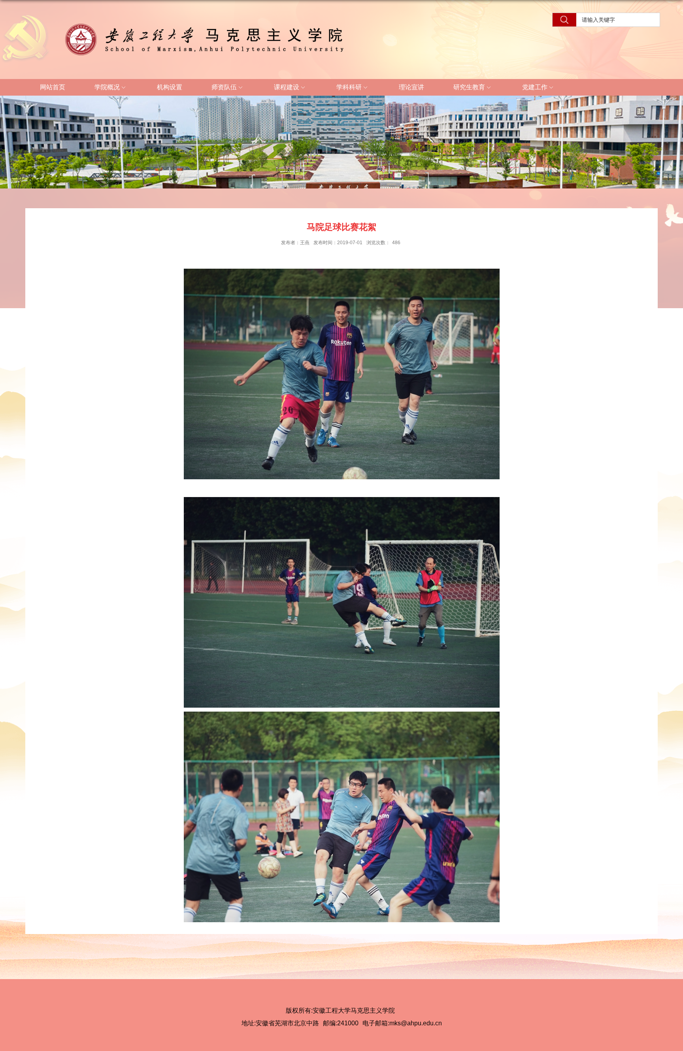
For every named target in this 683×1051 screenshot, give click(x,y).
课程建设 (286, 87)
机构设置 (169, 87)
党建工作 (534, 87)
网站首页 (52, 87)
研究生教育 (469, 87)
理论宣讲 (411, 87)
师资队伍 (224, 87)
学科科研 (349, 87)
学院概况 (107, 87)
